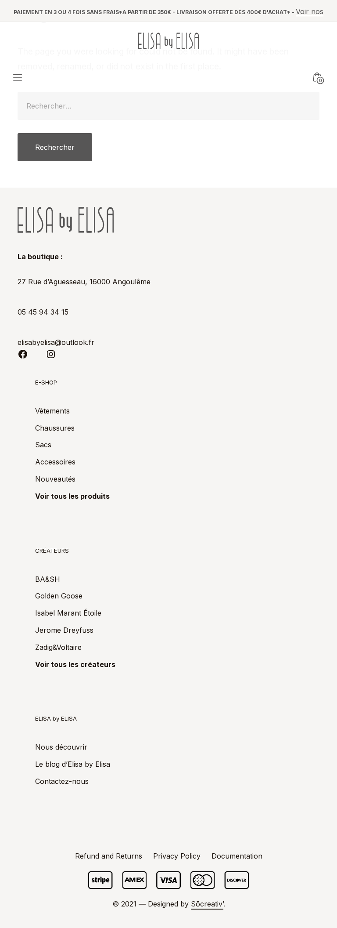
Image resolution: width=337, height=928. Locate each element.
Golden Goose (58, 595)
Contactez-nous (62, 781)
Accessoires (55, 461)
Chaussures (55, 428)
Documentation (237, 856)
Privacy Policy (177, 856)
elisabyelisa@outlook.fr (56, 342)
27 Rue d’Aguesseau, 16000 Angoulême (84, 281)
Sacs (43, 444)
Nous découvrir (61, 747)
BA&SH (47, 579)
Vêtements (52, 410)
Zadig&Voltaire (58, 647)
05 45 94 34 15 (43, 312)
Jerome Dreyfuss (64, 630)
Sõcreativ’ (207, 903)
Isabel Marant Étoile (68, 613)
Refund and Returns (108, 856)
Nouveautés (55, 479)
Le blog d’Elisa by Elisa (72, 764)
